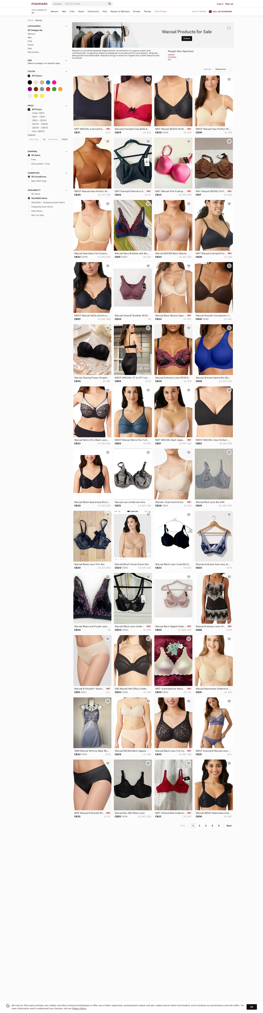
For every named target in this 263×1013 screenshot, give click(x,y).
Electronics (93, 11)
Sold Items (36, 211)
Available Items (39, 198)
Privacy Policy (79, 1008)
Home (81, 11)
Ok (251, 1007)
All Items (35, 155)
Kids (72, 11)
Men (64, 11)
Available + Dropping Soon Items (48, 202)
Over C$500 (38, 131)
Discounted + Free (40, 163)
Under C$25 (38, 113)
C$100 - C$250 (40, 124)
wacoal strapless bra (172, 57)
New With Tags (39, 181)
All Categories (35, 30)
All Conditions (38, 176)
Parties (147, 11)
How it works (199, 11)
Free (33, 159)
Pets (105, 11)
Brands (136, 11)
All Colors (36, 75)
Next (229, 825)
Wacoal (38, 20)
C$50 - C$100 (39, 120)
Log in (220, 3)
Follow (187, 38)
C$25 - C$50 (38, 116)
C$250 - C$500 (40, 127)
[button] (58, 3)
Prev (183, 825)
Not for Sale (37, 215)
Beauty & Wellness (120, 11)
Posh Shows (161, 11)
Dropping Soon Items (42, 206)
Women (54, 11)
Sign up (229, 3)
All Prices (37, 109)
